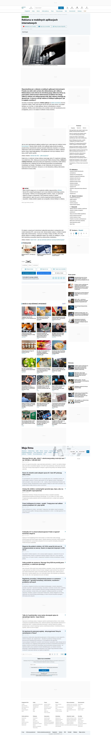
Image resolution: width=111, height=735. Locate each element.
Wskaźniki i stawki (70, 716)
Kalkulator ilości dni (74, 191)
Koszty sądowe (73, 201)
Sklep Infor (46, 711)
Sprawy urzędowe (47, 708)
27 (78, 233)
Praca (45, 709)
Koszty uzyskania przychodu (75, 215)
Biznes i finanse (58, 704)
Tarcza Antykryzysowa (37, 454)
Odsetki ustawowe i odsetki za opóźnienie (78, 208)
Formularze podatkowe (82, 723)
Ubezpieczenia (35, 707)
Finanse (46, 450)
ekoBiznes (24, 454)
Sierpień (81, 230)
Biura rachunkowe (70, 702)
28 (81, 233)
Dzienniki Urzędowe (47, 720)
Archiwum (80, 719)
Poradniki (30, 454)
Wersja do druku (29, 269)
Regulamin (54, 732)
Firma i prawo (72, 274)
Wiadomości (80, 704)
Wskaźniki (74, 207)
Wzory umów (80, 722)
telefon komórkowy (56, 102)
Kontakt (69, 732)
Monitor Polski (46, 719)
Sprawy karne (46, 705)
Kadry (33, 11)
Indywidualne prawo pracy (37, 704)
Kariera (60, 732)
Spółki (37, 450)
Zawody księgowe (25, 709)
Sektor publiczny (45, 11)
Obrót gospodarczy (25, 707)
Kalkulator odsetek (59, 722)
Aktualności (24, 450)
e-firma (30, 265)
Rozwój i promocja (25, 722)
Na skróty (80, 716)
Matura (34, 724)
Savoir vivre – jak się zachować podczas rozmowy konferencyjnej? (47, 239)
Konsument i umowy (48, 707)
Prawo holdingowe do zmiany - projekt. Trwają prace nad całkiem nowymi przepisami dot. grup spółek (77, 141)
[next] (65, 654)
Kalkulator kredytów (74, 183)
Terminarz (74, 230)
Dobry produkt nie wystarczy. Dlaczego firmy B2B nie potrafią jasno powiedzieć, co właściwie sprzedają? (78, 150)
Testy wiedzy (35, 727)
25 (73, 233)
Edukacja (80, 11)
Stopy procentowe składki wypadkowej (78, 213)
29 (83, 233)
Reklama (75, 732)
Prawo (52, 11)
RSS (65, 732)
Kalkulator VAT (73, 186)
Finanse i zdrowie (59, 711)
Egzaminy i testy (36, 722)
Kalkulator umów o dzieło (75, 179)
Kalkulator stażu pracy (60, 723)
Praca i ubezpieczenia (38, 452)
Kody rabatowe (81, 720)
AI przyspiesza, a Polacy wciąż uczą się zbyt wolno (78, 163)
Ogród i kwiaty (80, 709)
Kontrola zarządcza (74, 202)
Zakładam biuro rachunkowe (72, 704)
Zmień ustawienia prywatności (43, 732)
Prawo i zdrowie (47, 712)
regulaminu (44, 667)
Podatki (50, 452)
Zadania (23, 720)
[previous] (50, 654)
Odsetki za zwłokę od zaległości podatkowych (76, 211)
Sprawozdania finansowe (71, 709)
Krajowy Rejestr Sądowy (75, 204)
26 (76, 233)
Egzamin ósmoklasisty (37, 726)
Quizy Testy (72, 224)
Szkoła (34, 719)
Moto (66, 11)
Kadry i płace (24, 723)
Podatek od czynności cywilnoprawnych (78, 218)
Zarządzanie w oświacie (37, 723)
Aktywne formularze (77, 196)
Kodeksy (45, 724)
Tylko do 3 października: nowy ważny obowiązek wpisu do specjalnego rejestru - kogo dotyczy (78, 157)
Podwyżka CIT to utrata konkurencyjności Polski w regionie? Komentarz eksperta (77, 144)
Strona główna (24, 14)
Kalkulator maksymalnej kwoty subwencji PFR (78, 189)
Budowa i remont (81, 708)
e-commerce (35, 265)
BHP (34, 709)
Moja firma (30, 14)
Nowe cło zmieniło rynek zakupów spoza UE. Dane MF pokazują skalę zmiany (77, 134)
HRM (34, 711)
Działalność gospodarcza (75, 197)
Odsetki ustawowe (70, 723)
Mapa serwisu (82, 732)
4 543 (62, 654)
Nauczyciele (35, 720)
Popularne (73, 127)
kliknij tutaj (50, 675)
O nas (23, 732)
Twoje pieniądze (59, 11)
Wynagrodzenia (36, 705)
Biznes (38, 11)
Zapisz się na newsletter (61, 269)
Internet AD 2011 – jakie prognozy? (39, 155)
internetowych (25, 146)
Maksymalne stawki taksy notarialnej (77, 220)
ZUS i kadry (24, 708)
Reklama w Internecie (44, 14)
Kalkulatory (74, 169)
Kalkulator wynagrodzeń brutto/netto (77, 176)
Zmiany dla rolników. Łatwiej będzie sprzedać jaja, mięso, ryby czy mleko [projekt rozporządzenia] (78, 137)
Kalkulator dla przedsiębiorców (76, 174)
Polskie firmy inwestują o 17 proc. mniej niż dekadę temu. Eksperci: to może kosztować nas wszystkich (78, 160)
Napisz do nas (45, 269)
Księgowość (27, 11)
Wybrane (84, 127)
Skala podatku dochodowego (72, 724)
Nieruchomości (72, 11)
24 (71, 233)
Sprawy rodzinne (47, 704)
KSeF (85, 11)
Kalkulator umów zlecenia (75, 178)
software (59, 190)
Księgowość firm (25, 702)
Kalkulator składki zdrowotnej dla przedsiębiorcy (76, 172)
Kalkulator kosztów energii (75, 181)
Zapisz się (44, 670)
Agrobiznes (55, 452)
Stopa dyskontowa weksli (75, 222)
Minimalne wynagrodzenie (71, 719)
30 (86, 233)
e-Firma (38, 14)
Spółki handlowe (73, 199)
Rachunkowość (24, 705)
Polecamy (70, 363)
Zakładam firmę (31, 450)
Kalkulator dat (72, 193)
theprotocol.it (80, 724)
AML (67, 711)
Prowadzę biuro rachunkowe (72, 705)
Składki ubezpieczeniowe (71, 720)
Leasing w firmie (52, 450)
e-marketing (24, 265)
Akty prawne (46, 716)
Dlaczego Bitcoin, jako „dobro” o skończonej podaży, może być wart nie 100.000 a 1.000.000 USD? (78, 131)
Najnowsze (79, 127)
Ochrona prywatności (30, 732)
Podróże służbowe (70, 722)
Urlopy (34, 708)
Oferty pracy (80, 726)
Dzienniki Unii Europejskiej (49, 722)
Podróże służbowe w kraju (75, 217)
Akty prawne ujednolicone (49, 723)
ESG (45, 454)
